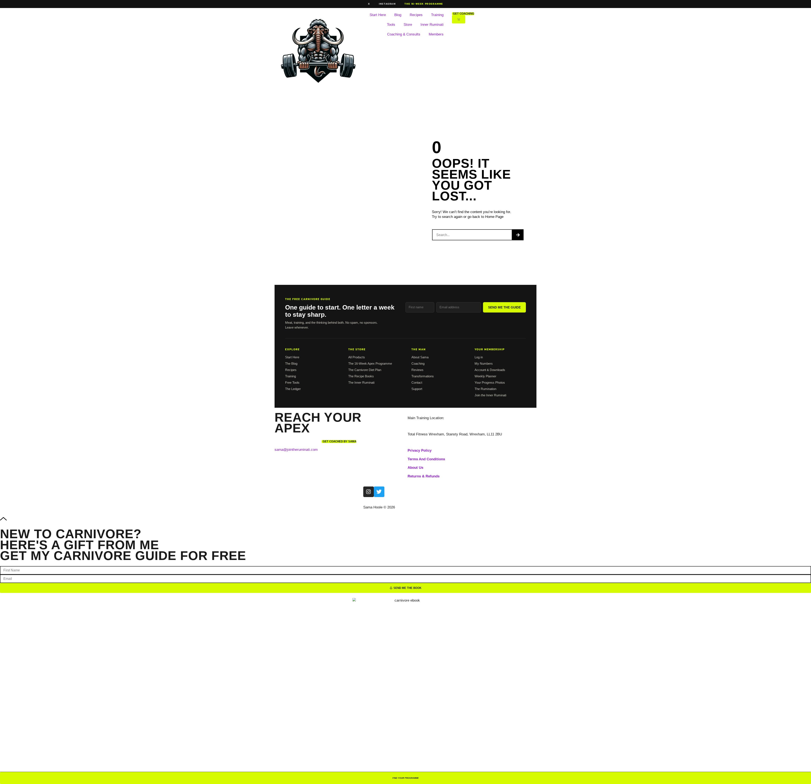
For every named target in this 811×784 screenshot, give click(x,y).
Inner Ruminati (432, 25)
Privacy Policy (419, 450)
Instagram (387, 4)
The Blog (291, 363)
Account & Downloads (490, 370)
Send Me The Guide (504, 307)
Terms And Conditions (426, 459)
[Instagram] (368, 491)
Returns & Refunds (424, 476)
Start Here (378, 15)
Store (408, 25)
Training (437, 15)
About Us (415, 468)
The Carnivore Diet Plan (364, 370)
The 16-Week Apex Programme (370, 363)
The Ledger (293, 389)
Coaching (418, 363)
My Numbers (484, 363)
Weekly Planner (485, 376)
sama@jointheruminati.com (296, 450)
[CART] (458, 19)
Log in (479, 357)
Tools (391, 25)
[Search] (518, 234)
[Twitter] (379, 491)
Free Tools (292, 382)
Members (436, 34)
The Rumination (485, 389)
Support (416, 389)
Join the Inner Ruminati (490, 395)
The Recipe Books (361, 376)
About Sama (420, 357)
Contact (416, 382)
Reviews (417, 370)
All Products (356, 357)
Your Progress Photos (490, 382)
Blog (397, 15)
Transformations (422, 376)
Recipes (416, 15)
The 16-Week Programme (423, 4)
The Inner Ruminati (361, 382)
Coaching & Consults (403, 34)
